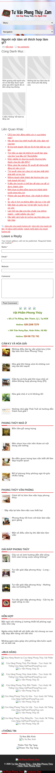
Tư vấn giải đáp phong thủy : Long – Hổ (31, 570)
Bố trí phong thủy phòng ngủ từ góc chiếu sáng (31, 474)
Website (5, 266)
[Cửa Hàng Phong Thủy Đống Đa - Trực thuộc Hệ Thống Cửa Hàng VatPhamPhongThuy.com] (27, 721)
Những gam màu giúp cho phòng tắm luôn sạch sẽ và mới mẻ (27, 642)
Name (5, 247)
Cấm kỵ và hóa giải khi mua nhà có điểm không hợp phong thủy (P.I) (30, 380)
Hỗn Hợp (9, 47)
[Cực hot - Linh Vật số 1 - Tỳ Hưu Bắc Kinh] (27, 739)
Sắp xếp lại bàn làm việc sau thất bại (23, 510)
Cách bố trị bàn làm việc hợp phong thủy (31, 496)
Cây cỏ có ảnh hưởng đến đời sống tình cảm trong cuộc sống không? (30, 556)
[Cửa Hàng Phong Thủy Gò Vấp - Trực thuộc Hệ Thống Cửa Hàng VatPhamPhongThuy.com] (27, 710)
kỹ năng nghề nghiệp (14, 229)
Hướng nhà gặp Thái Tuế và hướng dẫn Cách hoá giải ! (32, 410)
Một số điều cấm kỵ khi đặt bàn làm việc (30, 534)
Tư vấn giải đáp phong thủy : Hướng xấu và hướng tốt (31, 585)
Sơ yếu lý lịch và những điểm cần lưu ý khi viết (29, 202)
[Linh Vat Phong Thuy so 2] (27, 748)
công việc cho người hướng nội (18, 226)
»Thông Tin (9, 731)
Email (5, 257)
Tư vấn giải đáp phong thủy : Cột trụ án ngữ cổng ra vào (32, 600)
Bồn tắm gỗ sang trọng (24, 428)
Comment (6, 276)
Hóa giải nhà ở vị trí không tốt (27, 394)
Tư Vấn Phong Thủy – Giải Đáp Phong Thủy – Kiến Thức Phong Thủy (32, 765)
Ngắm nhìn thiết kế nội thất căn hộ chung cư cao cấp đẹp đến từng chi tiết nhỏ (27, 632)
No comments (23, 47)
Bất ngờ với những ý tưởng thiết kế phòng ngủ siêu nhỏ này (26, 622)
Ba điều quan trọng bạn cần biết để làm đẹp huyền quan (32, 459)
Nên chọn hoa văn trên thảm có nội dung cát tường (30, 444)
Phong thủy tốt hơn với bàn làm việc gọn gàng (31, 519)
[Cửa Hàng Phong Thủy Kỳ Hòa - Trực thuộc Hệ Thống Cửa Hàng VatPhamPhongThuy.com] (27, 699)
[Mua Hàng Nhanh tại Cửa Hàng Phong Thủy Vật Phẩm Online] (27, 660)
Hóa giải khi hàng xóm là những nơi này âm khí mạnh (31, 365)
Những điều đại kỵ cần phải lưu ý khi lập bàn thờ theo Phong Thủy (31, 350)
